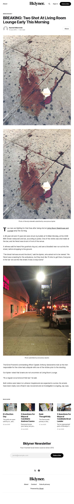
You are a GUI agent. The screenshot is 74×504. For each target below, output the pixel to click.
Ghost (41, 488)
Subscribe (65, 4)
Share (67, 29)
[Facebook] (39, 471)
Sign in (55, 4)
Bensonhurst (7, 13)
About (5, 4)
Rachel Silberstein (16, 28)
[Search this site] (49, 3)
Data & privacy (44, 484)
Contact (34, 484)
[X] (35, 471)
